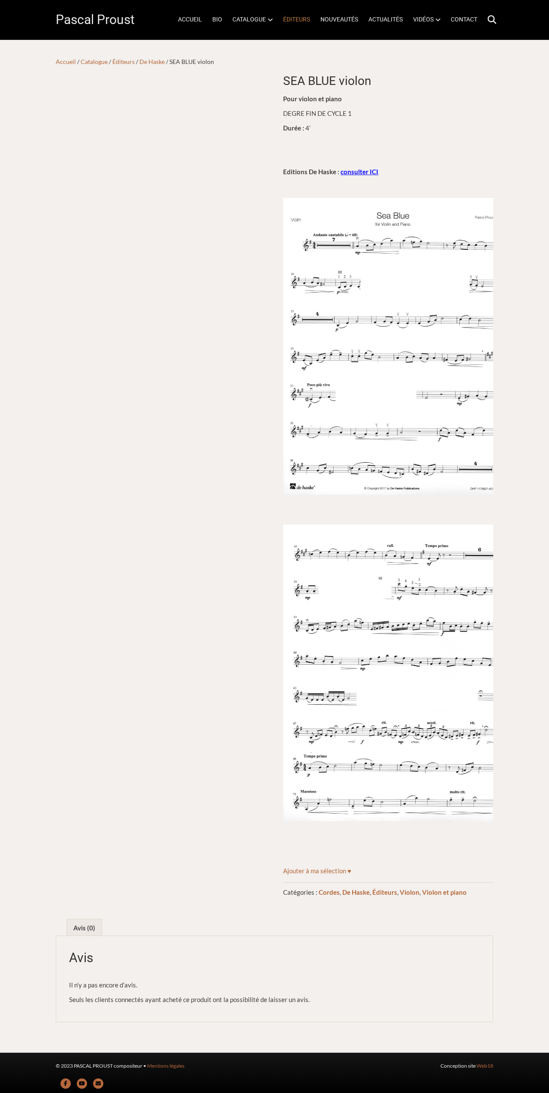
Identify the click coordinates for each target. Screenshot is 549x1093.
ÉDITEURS (296, 19)
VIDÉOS (423, 19)
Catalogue (94, 61)
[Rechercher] (488, 20)
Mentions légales (165, 1066)
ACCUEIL (190, 19)
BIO (217, 19)
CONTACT (464, 19)
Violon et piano (444, 892)
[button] (317, 871)
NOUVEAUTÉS (339, 19)
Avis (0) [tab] (84, 928)
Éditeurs (123, 61)
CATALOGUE (249, 19)
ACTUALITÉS (385, 19)
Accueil (66, 61)
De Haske (152, 61)
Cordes (329, 892)
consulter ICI (359, 172)
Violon (409, 892)
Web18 (485, 1066)
